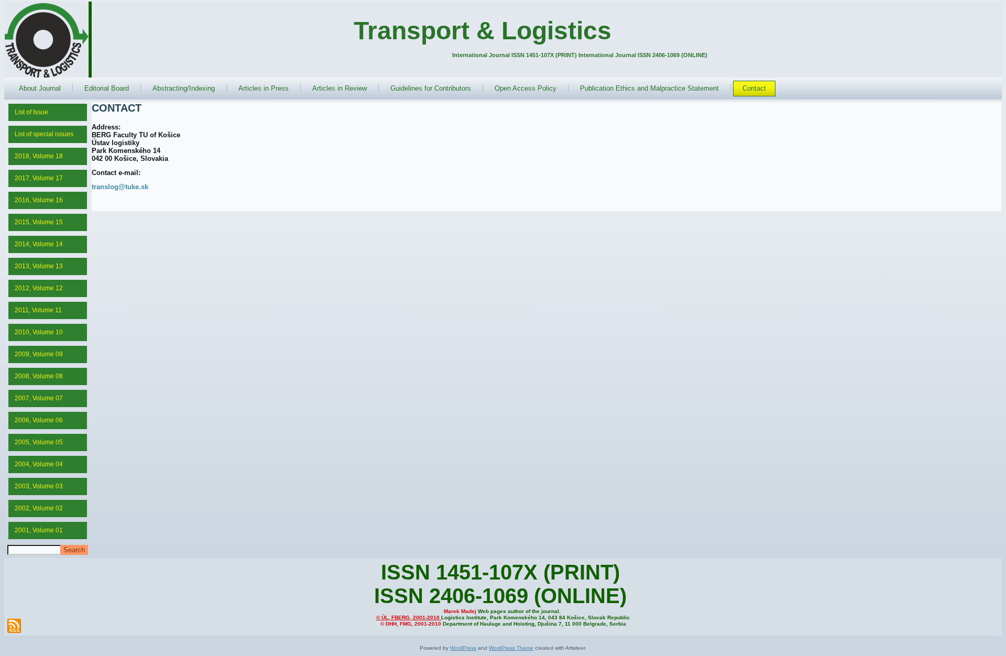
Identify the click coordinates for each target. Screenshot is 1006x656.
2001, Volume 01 (39, 530)
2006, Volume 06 (39, 420)
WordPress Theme (511, 648)
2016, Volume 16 (39, 200)
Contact (754, 88)
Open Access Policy (525, 88)
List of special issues (44, 134)
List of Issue (31, 112)
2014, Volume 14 (39, 244)
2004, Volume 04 (39, 464)
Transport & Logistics (482, 31)
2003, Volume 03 (39, 486)
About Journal (40, 88)
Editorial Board (106, 88)
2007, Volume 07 (39, 398)
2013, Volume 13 (39, 266)
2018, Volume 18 (39, 156)
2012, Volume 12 (39, 288)
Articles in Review (339, 88)
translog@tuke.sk (120, 187)
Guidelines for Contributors (430, 88)
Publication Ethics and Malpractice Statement (649, 88)
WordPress (463, 648)
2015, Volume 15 (39, 222)
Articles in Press (263, 88)
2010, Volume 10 (39, 332)
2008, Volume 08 (39, 376)
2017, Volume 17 (39, 178)
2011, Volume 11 (38, 310)
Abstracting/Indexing (183, 88)
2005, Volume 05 (39, 442)
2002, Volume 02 (39, 508)
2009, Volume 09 (39, 354)
